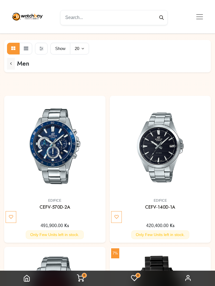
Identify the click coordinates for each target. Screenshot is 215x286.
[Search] (161, 17)
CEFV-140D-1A (160, 207)
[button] (99, 105)
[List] (26, 48)
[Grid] (13, 48)
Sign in (188, 278)
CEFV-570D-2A (54, 207)
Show (60, 48)
